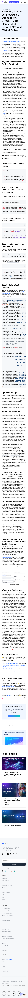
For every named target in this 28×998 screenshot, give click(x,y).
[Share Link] (12, 725)
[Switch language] (21, 2)
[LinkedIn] (5, 854)
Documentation (5, 908)
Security (20, 981)
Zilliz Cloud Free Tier (6, 883)
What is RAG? (5, 945)
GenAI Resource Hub (6, 931)
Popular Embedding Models (8, 938)
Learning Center (5, 929)
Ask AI (23, 994)
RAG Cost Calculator (7, 557)
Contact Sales (5, 968)
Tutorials (6, 9)
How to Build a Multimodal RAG (10, 663)
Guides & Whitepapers (7, 936)
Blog (3, 926)
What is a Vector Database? (8, 948)
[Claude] (11, 871)
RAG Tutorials (5, 918)
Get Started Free (14, 2)
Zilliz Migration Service (7, 885)
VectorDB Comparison (7, 934)
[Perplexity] (5, 871)
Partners (4, 964)
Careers (3, 959)
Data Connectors (5, 941)
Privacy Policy (14, 981)
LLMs (18, 46)
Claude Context (5, 892)
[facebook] (6, 725)
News (3, 961)
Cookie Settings (5, 983)
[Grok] (8, 871)
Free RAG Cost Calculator (7, 915)
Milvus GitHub (10, 695)
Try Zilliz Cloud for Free (14, 716)
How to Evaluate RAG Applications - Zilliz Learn (14, 671)
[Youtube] (2, 854)
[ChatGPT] (2, 871)
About (3, 957)
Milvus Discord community (8, 686)
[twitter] (3, 725)
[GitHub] (10, 854)
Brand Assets (5, 971)
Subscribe (14, 864)
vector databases (10, 49)
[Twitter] (8, 854)
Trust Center (4, 950)
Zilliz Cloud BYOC (5, 880)
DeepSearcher (5, 890)
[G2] (16, 854)
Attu (3, 897)
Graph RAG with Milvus (8, 669)
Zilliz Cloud (4, 50)
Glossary (4, 943)
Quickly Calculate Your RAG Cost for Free (13, 733)
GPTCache (4, 894)
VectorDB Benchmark (7, 913)
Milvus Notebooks (6, 920)
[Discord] (13, 854)
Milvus (21, 49)
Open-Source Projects (7, 910)
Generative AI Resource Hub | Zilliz (11, 673)
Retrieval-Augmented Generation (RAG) (11, 41)
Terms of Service (5, 981)
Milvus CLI (4, 899)
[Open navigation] (25, 2)
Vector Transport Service (7, 902)
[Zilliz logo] (4, 2)
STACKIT (4, 195)
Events (3, 966)
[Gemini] (14, 871)
